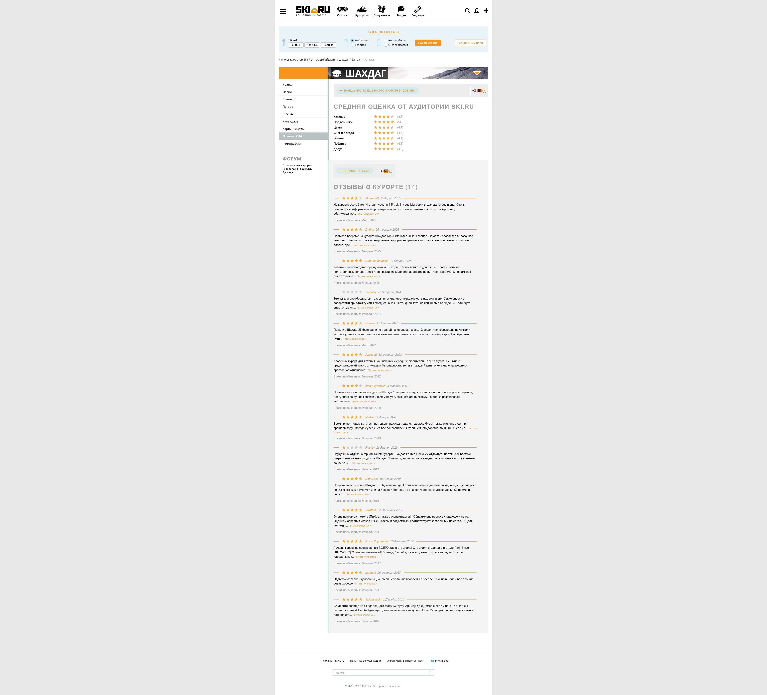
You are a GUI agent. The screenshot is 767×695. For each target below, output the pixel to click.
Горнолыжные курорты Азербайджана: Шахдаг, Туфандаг (297, 168)
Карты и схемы (293, 129)
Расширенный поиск (471, 43)
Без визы (360, 45)
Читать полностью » (368, 213)
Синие (296, 45)
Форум (292, 158)
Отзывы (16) (292, 136)
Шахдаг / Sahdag (350, 59)
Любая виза (362, 40)
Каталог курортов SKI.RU (296, 59)
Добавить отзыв (356, 170)
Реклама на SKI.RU (333, 660)
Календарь (290, 121)
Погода (288, 107)
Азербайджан (325, 59)
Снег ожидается (398, 45)
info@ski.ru (442, 660)
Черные (328, 45)
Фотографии (292, 143)
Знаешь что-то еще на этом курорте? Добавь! (379, 90)
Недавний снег (397, 40)
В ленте (288, 114)
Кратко (288, 84)
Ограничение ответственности (406, 660)
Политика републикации (365, 660)
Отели (287, 92)
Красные (312, 45)
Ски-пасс (289, 99)
